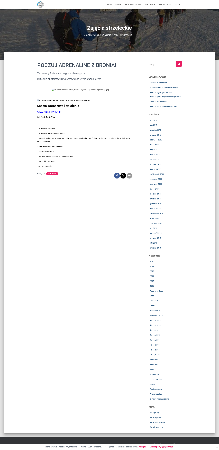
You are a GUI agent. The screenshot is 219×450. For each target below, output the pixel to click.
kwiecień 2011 (155, 189)
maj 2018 (153, 120)
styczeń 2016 (155, 135)
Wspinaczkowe (156, 389)
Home (109, 4)
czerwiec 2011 (156, 184)
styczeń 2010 (155, 248)
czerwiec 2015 (156, 140)
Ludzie (177, 4)
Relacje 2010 (155, 325)
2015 (152, 281)
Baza (152, 296)
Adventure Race (156, 291)
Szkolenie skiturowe (158, 102)
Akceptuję (143, 447)
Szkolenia (149, 4)
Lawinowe (154, 301)
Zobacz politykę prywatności (161, 447)
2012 (152, 271)
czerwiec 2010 (156, 223)
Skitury (153, 369)
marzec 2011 (155, 194)
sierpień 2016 (155, 130)
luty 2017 (153, 125)
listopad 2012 (155, 155)
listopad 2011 (155, 169)
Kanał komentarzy (157, 422)
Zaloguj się (154, 413)
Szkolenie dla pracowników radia (163, 107)
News (117, 4)
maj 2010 (153, 228)
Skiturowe (154, 360)
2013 (152, 276)
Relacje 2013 (155, 335)
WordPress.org (156, 427)
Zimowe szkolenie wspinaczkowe (164, 88)
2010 (152, 261)
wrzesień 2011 (156, 179)
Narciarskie (155, 311)
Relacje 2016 (155, 350)
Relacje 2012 (155, 330)
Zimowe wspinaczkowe (159, 399)
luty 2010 (153, 243)
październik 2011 (157, 174)
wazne (152, 384)
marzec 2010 (155, 238)
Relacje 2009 (155, 320)
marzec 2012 (155, 164)
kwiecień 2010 (155, 233)
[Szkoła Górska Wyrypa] (40, 4)
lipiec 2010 (154, 218)
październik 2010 (157, 213)
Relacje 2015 (155, 345)
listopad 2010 (155, 209)
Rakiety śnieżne (156, 315)
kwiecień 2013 (155, 145)
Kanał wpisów (155, 417)
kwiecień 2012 (155, 160)
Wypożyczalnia (165, 4)
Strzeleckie (52, 173)
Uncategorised (156, 379)
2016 (152, 286)
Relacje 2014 (155, 340)
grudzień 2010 (156, 204)
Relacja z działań (132, 4)
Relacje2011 (155, 355)
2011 (152, 266)
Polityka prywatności (158, 83)
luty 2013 (153, 150)
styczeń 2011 (155, 199)
